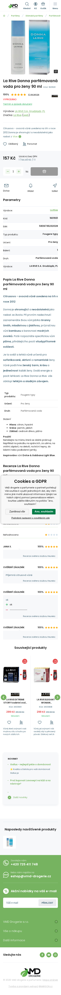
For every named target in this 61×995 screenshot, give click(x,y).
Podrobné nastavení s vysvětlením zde (30, 518)
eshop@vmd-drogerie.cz (31, 876)
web (26, 115)
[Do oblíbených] (9, 722)
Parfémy (15, 15)
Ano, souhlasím (44, 511)
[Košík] (43, 6)
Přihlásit (47, 903)
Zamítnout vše (17, 511)
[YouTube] (48, 954)
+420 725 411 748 (24, 864)
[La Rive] (55, 105)
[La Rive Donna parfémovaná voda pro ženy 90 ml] (9, 842)
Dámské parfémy (34, 15)
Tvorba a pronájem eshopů (23, 986)
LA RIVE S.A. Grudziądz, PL (30, 111)
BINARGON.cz (46, 986)
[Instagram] (55, 954)
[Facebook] (42, 954)
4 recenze (33, 94)
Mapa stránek (50, 980)
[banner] (13, 6)
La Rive (17, 115)
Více (15, 136)
